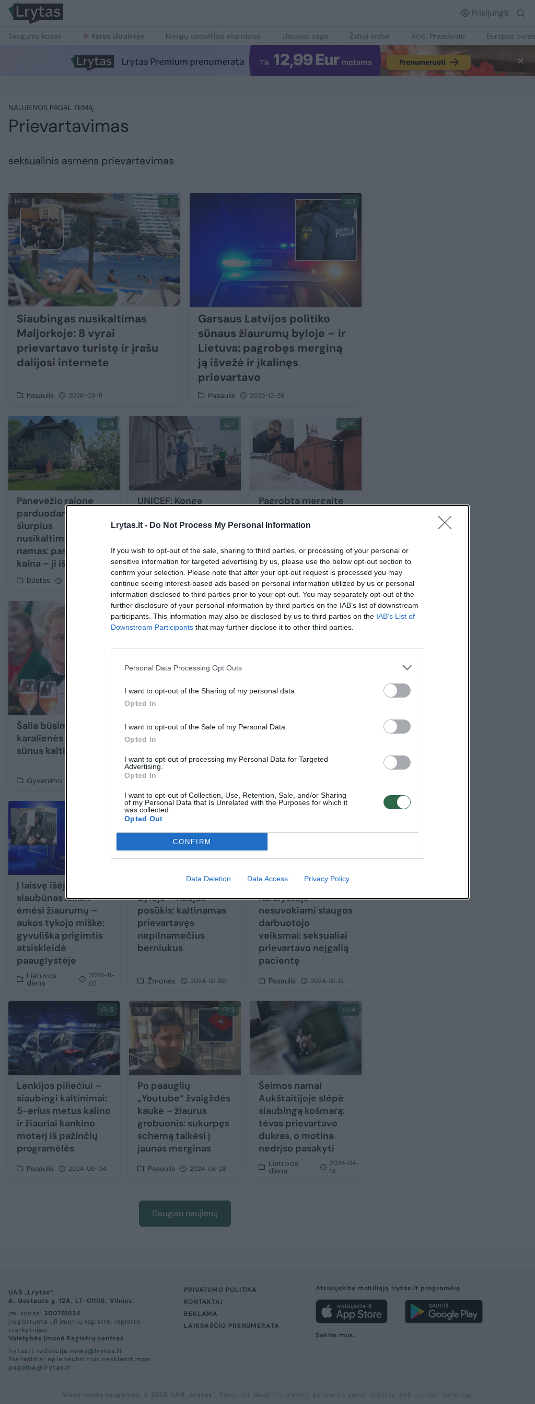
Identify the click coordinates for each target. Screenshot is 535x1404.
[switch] (397, 690)
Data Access (267, 878)
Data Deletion (208, 878)
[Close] (448, 526)
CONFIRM (192, 842)
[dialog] (267, 702)
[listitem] (267, 667)
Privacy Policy (327, 878)
